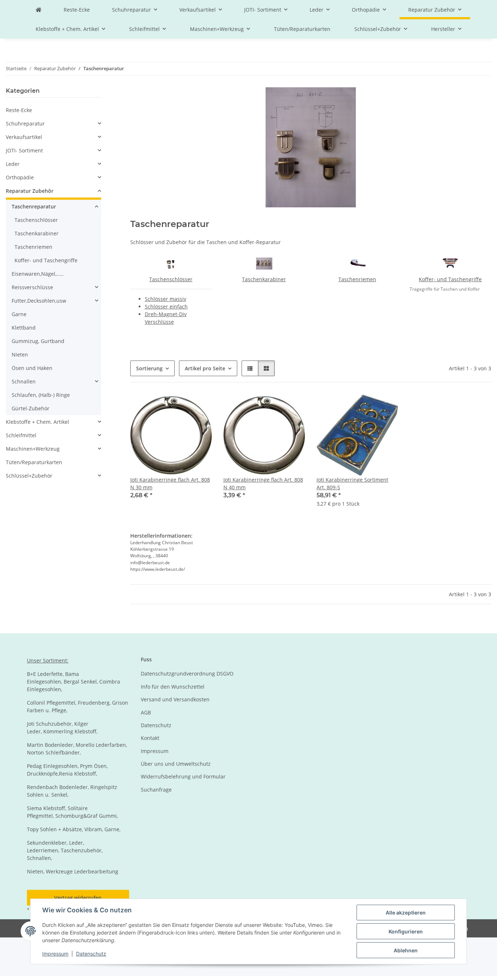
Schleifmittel (21, 435)
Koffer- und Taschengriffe (450, 279)
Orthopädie (20, 177)
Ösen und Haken (32, 367)
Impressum (55, 954)
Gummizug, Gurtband (38, 341)
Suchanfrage (156, 789)
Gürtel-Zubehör (30, 408)
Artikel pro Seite (205, 368)
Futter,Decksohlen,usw (39, 300)
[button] (250, 368)
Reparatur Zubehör (29, 190)
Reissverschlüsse (32, 287)
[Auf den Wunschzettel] (199, 406)
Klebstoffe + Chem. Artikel (37, 421)
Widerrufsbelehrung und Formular (183, 776)
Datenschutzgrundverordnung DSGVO (187, 673)
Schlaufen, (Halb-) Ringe (41, 394)
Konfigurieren (406, 931)
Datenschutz (91, 954)
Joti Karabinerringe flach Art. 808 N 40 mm (263, 483)
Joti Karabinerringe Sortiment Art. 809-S (352, 483)
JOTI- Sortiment (24, 150)
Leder (13, 163)
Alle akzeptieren (406, 912)
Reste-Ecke (19, 110)
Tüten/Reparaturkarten (34, 462)
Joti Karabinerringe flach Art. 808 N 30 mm (170, 483)
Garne (19, 314)
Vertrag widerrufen (78, 897)
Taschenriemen (357, 279)
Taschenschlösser (170, 279)
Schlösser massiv (165, 298)
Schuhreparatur (25, 123)
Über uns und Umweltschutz (176, 763)
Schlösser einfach (166, 306)
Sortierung (149, 368)
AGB (146, 712)
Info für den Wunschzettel (172, 686)
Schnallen (24, 381)
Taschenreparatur (34, 206)
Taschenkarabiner (264, 279)
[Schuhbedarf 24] (38, 9)
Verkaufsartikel (24, 137)
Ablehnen (406, 950)
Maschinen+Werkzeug (33, 448)
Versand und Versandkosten (175, 699)
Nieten (20, 354)
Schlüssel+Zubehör (29, 475)
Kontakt (150, 737)
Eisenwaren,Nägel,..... (38, 273)
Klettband (24, 327)
